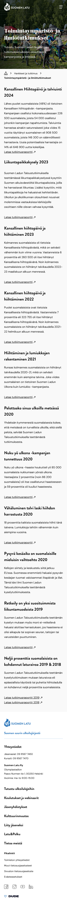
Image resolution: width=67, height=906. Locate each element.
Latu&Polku (12, 834)
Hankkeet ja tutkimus (25, 73)
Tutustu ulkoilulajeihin (19, 788)
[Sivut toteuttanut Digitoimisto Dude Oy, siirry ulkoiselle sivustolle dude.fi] (11, 897)
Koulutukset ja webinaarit (21, 797)
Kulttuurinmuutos (16, 815)
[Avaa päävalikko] (61, 7)
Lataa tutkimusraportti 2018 (21, 702)
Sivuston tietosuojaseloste (18, 871)
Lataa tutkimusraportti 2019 (22, 697)
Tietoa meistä (13, 843)
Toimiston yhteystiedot (17, 860)
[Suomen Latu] (17, 10)
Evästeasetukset (13, 876)
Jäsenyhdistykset (15, 806)
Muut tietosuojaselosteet (18, 865)
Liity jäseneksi (13, 825)
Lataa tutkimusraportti (18, 152)
